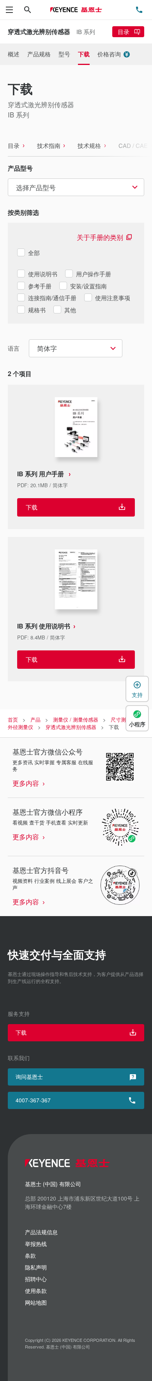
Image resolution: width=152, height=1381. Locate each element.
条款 (30, 1255)
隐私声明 (36, 1267)
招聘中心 (36, 1279)
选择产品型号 (36, 187)
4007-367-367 (33, 1100)
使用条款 (36, 1291)
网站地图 (36, 1302)
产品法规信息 (41, 1232)
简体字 (47, 348)
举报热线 (36, 1244)
